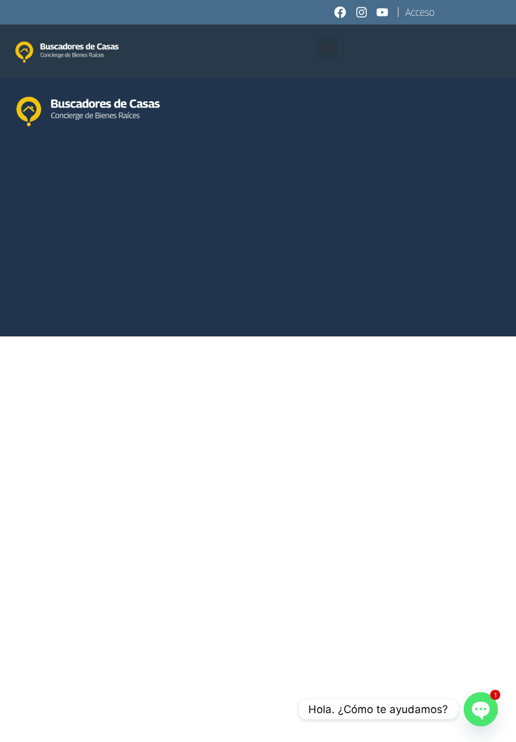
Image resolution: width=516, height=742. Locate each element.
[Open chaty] (481, 709)
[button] (327, 47)
